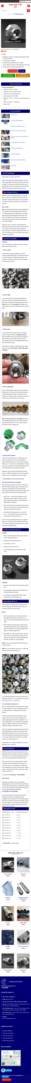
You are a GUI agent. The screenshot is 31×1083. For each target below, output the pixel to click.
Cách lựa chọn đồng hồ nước (18, 126)
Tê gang (8, 946)
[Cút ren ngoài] (8, 864)
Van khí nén (13, 165)
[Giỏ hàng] (28, 6)
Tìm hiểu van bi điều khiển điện (18, 160)
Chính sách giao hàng (8, 1035)
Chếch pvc (8, 897)
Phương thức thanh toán (8, 1040)
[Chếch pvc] (8, 888)
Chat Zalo (5, 1076)
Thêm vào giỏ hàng (12, 71)
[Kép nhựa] (23, 864)
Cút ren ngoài (7, 874)
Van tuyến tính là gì (15, 154)
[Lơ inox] (8, 913)
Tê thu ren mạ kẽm (23, 946)
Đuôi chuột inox (8, 970)
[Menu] (2, 6)
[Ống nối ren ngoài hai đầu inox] (23, 888)
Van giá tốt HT (15, 6)
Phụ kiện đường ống (18, 14)
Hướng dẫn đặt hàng (7, 1030)
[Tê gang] (8, 937)
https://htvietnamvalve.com (9, 1018)
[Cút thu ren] (23, 961)
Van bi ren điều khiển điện (17, 120)
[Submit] (28, 10)
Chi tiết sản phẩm (8, 173)
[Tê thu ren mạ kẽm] (23, 937)
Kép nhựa (23, 874)
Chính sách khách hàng (8, 1033)
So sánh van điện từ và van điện (18, 130)
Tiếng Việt (23, 1)
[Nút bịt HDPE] (23, 913)
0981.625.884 (18, 981)
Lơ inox (8, 922)
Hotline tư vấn (6, 1079)
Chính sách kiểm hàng (8, 1038)
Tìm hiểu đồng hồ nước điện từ (18, 142)
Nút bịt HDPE (23, 922)
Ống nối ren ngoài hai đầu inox (23, 898)
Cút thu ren (23, 970)
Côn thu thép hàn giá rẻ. (17, 479)
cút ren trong (15, 843)
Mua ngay (21, 71)
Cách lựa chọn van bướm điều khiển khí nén (19, 137)
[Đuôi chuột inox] (8, 961)
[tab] (15, 173)
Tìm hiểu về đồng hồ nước (17, 148)
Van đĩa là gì (14, 114)
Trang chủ (10, 14)
